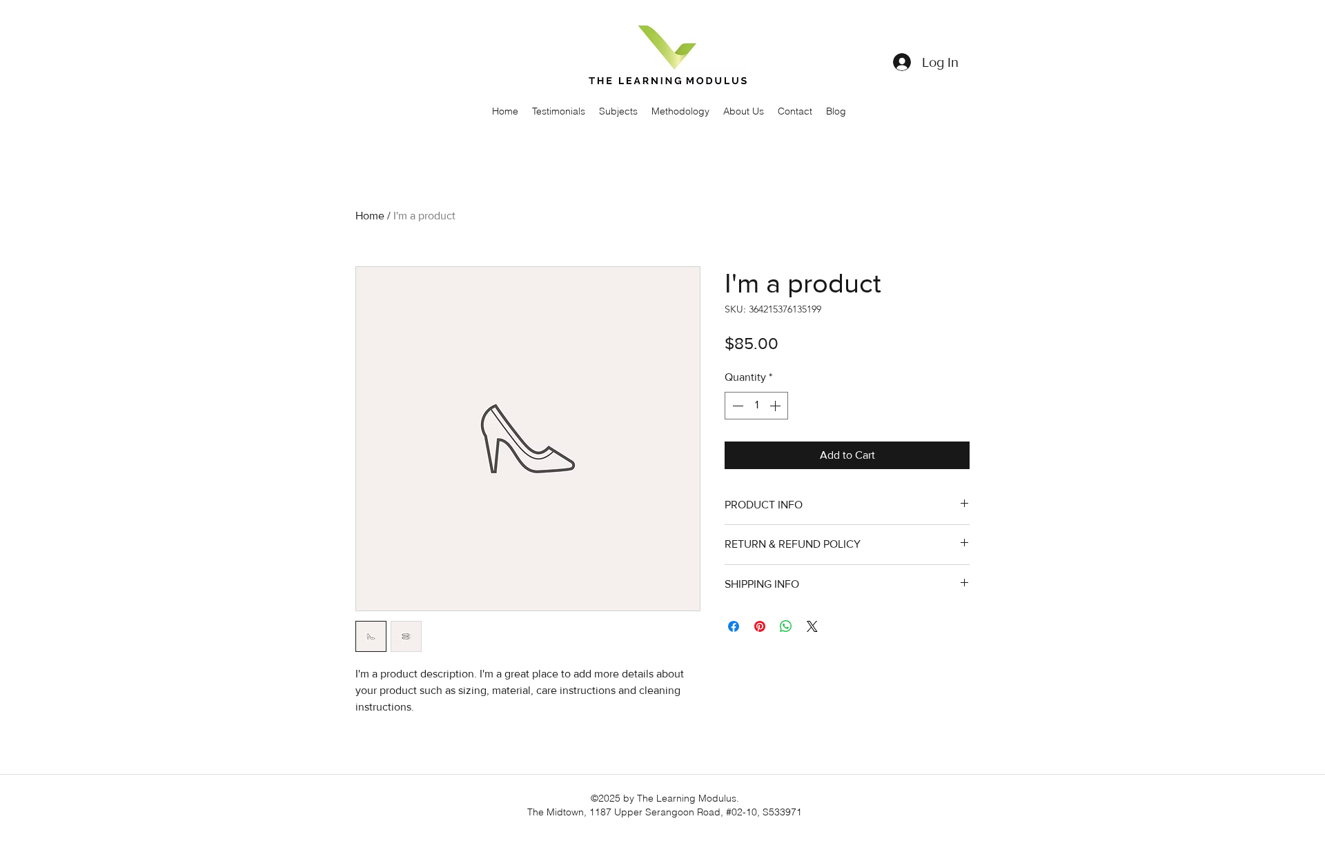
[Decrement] (736, 406)
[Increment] (776, 406)
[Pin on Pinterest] (760, 626)
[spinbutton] (756, 406)
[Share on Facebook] (733, 626)
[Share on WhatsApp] (786, 626)
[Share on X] (812, 626)
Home (369, 215)
